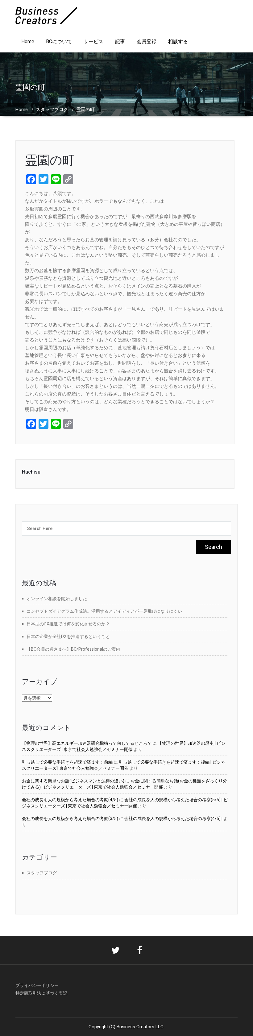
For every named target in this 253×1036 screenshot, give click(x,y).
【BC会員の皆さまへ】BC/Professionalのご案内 (73, 649)
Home (27, 41)
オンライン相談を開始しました (57, 598)
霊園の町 (50, 160)
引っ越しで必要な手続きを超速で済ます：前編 (67, 762)
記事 (120, 41)
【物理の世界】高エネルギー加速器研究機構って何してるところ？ (86, 743)
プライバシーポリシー (37, 985)
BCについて (59, 41)
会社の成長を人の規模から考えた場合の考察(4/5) (70, 799)
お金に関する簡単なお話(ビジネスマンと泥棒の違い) (73, 780)
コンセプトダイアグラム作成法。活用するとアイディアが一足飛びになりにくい (104, 611)
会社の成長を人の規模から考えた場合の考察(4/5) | (173, 818)
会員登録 (146, 41)
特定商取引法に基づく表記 (41, 993)
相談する (178, 41)
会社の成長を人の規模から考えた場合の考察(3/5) (70, 818)
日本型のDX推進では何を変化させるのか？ (68, 623)
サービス (93, 41)
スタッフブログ (52, 109)
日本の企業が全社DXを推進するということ (68, 636)
